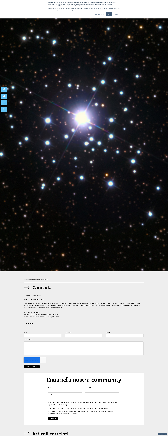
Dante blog (27, 279)
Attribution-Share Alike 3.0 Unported (45, 317)
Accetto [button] (109, 14)
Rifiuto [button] (116, 14)
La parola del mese (36, 279)
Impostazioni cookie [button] (100, 14)
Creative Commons (29, 317)
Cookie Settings (163, 434)
